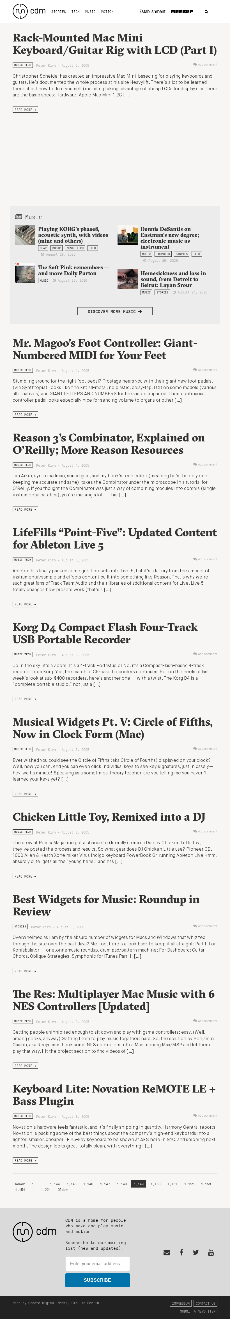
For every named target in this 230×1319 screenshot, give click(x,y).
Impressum (181, 1303)
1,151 (172, 1183)
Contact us (205, 1303)
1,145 (72, 1183)
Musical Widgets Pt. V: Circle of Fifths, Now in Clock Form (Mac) (113, 728)
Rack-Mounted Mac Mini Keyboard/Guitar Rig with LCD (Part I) (115, 44)
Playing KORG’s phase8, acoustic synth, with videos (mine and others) (73, 235)
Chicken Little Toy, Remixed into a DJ (109, 816)
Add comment (207, 64)
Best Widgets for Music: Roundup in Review (106, 905)
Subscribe (97, 1280)
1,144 (55, 1183)
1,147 (105, 1183)
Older (63, 1189)
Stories (58, 11)
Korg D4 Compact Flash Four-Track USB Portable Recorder (105, 633)
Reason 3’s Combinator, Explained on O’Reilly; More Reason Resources (109, 444)
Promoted (163, 254)
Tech (76, 11)
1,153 (206, 1183)
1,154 (20, 1189)
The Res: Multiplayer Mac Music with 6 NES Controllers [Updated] (114, 1000)
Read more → (25, 109)
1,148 (122, 1183)
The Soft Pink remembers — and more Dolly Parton (73, 270)
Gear (43, 248)
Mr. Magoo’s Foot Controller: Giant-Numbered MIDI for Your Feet (105, 349)
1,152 (189, 1183)
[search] (206, 12)
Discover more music (113, 311)
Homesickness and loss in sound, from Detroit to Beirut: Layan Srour (173, 279)
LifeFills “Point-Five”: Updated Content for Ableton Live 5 (115, 538)
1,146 (88, 1183)
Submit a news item (197, 1311)
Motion (107, 11)
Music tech (22, 65)
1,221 (46, 1189)
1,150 (155, 1183)
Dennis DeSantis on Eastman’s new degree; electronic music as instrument (170, 238)
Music (90, 11)
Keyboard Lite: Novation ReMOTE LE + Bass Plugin (114, 1095)
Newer (21, 1183)
